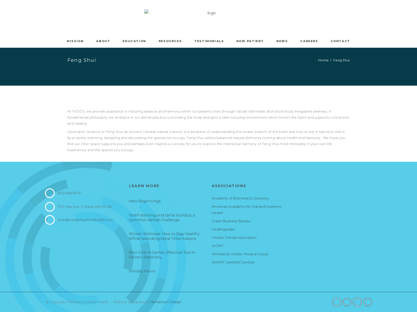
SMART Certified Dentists (233, 262)
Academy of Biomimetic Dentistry (240, 198)
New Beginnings (145, 201)
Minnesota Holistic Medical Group (240, 254)
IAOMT (218, 246)
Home (323, 60)
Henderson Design (165, 302)
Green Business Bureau (231, 221)
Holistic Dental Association (234, 237)
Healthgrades (223, 229)
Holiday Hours (142, 271)
